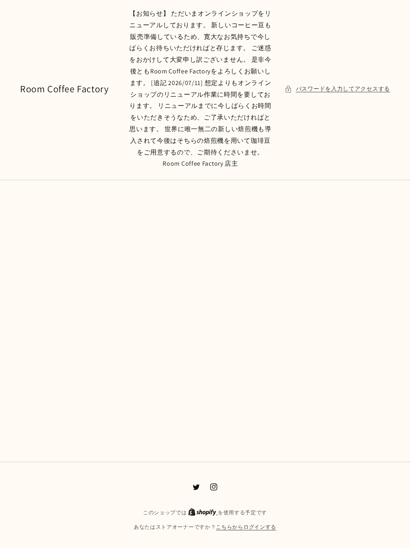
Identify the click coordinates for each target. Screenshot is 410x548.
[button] (337, 89)
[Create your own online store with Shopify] (203, 512)
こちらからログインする (246, 527)
